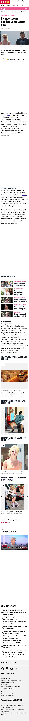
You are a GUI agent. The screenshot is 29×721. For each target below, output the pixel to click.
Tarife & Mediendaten (7, 707)
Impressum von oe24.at (7, 694)
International (10, 11)
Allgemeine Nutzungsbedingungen (11, 681)
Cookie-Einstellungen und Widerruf (11, 686)
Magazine (20, 5)
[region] (14, 380)
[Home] (1, 11)
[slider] (9, 547)
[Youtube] (11, 668)
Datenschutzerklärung (7, 683)
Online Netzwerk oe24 (7, 673)
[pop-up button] (22, 547)
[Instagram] (7, 668)
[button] (3, 547)
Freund (24, 195)
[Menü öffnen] (27, 5)
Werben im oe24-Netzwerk (8, 688)
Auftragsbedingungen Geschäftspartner (12, 706)
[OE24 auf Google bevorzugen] (27, 59)
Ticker (3, 5)
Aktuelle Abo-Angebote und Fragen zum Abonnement (12, 710)
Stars (14, 5)
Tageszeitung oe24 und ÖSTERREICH (11, 700)
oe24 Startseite (5, 679)
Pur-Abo (3, 692)
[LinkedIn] (16, 668)
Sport (8, 5)
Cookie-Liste (4, 684)
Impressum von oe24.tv (7, 696)
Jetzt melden (5, 522)
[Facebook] (2, 668)
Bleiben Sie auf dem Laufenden (10, 663)
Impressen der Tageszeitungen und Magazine (13, 713)
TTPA (2, 715)
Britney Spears (6, 115)
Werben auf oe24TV (6, 690)
